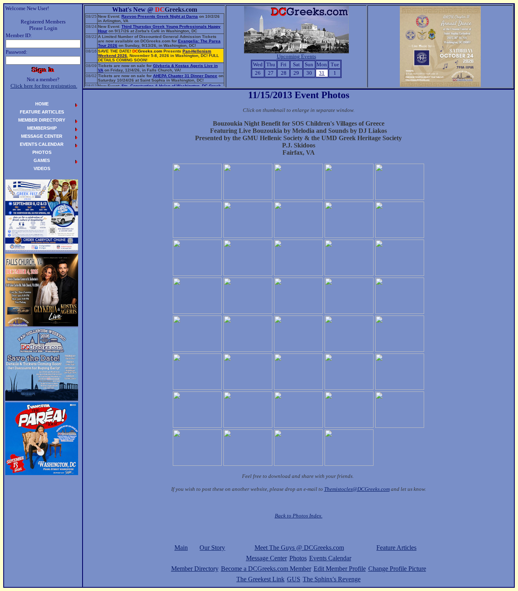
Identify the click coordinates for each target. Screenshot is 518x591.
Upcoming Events (296, 56)
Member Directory (195, 568)
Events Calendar (330, 558)
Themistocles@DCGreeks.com (357, 489)
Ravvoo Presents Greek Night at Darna (159, 16)
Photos (298, 558)
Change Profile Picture (397, 568)
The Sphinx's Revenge (332, 579)
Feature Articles (396, 547)
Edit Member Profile (340, 568)
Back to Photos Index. (299, 516)
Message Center (266, 558)
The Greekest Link (260, 579)
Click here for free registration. (44, 86)
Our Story (212, 547)
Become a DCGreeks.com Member (266, 568)
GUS (293, 579)
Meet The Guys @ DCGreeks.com (299, 547)
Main (181, 547)
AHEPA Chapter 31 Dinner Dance (185, 76)
